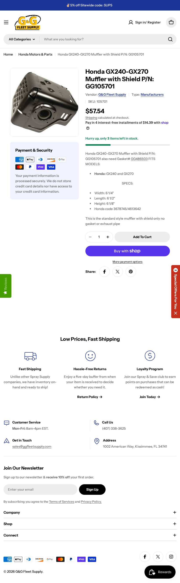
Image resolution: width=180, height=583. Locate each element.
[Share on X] (117, 271)
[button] (175, 291)
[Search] (170, 39)
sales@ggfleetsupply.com (31, 446)
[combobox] (90, 39)
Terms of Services (61, 502)
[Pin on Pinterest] (131, 271)
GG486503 (139, 159)
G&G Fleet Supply (112, 94)
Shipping (91, 117)
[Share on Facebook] (104, 271)
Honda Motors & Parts (35, 54)
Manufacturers (152, 94)
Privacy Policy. (91, 502)
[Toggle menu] (6, 22)
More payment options (127, 261)
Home (8, 54)
